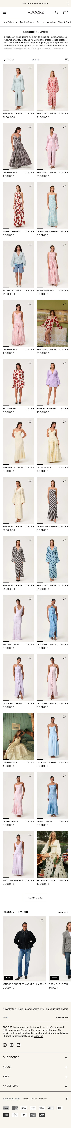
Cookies (43, 1098)
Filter (11, 59)
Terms (25, 1098)
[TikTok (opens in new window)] (19, 1045)
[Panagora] (66, 1098)
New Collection (10, 22)
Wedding (51, 22)
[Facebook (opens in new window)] (5, 1045)
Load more (35, 897)
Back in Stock (27, 22)
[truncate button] (35, 43)
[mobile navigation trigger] (4, 12)
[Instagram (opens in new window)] (12, 1045)
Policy (34, 1098)
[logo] (35, 12)
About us (38, 1036)
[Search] (56, 12)
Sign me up (61, 1017)
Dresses (40, 22)
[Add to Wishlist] (30, 68)
